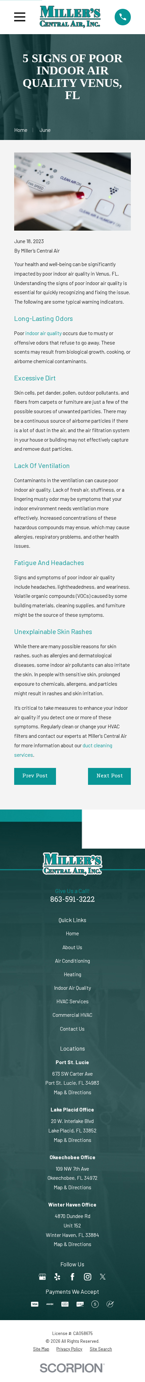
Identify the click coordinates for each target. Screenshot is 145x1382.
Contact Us (72, 1029)
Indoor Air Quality (72, 988)
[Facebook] (72, 1277)
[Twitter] (103, 1277)
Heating (72, 974)
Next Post (109, 776)
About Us (72, 947)
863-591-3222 (72, 900)
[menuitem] (41, 1349)
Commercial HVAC (72, 1015)
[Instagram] (87, 1277)
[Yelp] (57, 1277)
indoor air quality (43, 333)
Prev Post (35, 776)
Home (72, 933)
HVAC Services (72, 1001)
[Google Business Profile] (42, 1277)
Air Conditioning (72, 961)
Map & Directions (72, 1092)
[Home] (70, 17)
